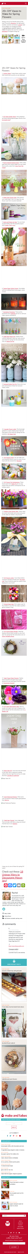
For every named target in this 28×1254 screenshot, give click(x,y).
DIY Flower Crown (9, 457)
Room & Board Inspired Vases (11, 163)
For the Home (6, 8)
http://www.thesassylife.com (16, 946)
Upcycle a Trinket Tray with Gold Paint (12, 971)
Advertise (20, 1223)
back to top (21, 1252)
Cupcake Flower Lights (10, 429)
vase (21, 918)
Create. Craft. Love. (10, 225)
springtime (5, 31)
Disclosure (20, 1226)
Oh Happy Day (12, 434)
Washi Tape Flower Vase (9, 197)
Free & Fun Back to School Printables (16, 1183)
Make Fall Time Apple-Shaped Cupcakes (11, 1174)
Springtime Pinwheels (9, 312)
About (20, 1221)
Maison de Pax (10, 341)
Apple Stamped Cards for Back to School (16, 1205)
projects (13, 918)
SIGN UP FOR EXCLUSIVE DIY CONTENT (14, 1240)
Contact (20, 1224)
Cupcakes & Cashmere (13, 775)
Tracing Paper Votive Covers (10, 288)
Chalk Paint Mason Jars (9, 336)
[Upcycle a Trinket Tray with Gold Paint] (14, 987)
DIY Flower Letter (9, 578)
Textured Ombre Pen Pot (10, 384)
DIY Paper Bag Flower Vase (11, 706)
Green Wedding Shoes (8, 636)
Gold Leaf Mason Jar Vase (10, 222)
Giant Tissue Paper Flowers (11, 678)
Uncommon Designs (9, 683)
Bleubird (19, 461)
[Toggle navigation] (25, 3)
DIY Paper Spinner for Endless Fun (10, 1154)
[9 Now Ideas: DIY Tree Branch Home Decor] (14, 1023)
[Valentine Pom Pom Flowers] (14, 1095)
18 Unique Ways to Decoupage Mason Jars (12, 876)
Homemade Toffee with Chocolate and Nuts (12, 1146)
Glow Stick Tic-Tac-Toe (7, 1170)
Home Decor (8, 916)
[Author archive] (3, 909)
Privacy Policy (20, 1228)
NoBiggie (13, 313)
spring (17, 918)
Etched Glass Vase (9, 604)
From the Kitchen (5, 1144)
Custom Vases (7, 73)
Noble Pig (14, 484)
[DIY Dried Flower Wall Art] (14, 1059)
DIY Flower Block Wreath (11, 631)
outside (20, 25)
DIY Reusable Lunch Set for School (16, 1194)
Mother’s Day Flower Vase (11, 511)
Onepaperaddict (13, 949)
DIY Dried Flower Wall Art (8, 1043)
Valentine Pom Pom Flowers (9, 1079)
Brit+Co (7, 800)
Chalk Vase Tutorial (9, 820)
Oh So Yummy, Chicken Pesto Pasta (10, 1162)
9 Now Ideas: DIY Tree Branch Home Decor (13, 1007)
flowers (8, 918)
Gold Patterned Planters (10, 797)
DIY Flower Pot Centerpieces (12, 482)
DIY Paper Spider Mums (9, 116)
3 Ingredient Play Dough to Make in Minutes (12, 1150)
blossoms (13, 23)
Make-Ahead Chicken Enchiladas (9, 1158)
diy (5, 918)
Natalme (15, 824)
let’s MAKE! (14, 1247)
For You (12, 1191)
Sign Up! (14, 1127)
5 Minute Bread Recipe (7, 1166)
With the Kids (4, 1148)
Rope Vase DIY (8, 770)
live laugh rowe (6, 120)
